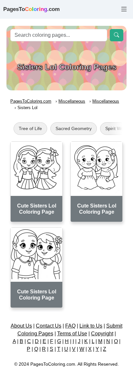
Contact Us (48, 326)
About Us (21, 326)
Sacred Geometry (74, 128)
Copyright (102, 333)
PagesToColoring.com (30, 101)
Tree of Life (30, 128)
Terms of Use (72, 333)
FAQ (70, 326)
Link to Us (90, 326)
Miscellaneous (71, 101)
